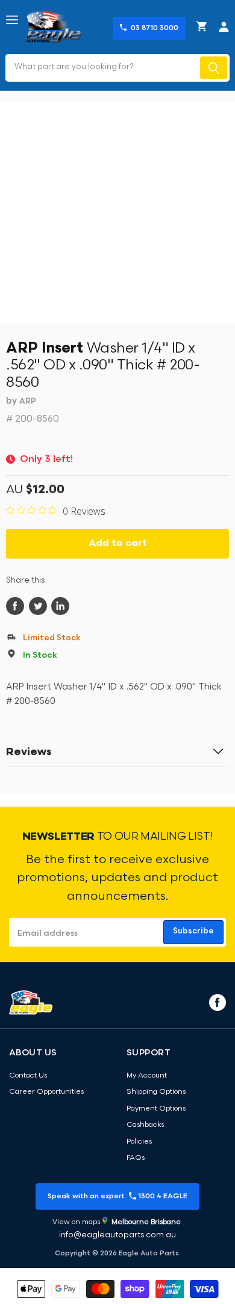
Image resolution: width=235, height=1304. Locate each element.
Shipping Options (156, 1092)
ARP (27, 401)
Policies (139, 1141)
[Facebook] (216, 1002)
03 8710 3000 (154, 28)
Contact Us (28, 1075)
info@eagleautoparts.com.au (117, 1235)
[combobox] (101, 68)
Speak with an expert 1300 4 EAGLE (117, 1196)
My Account (147, 1075)
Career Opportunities (46, 1092)
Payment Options (156, 1108)
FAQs (136, 1158)
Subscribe (193, 931)
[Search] (214, 68)
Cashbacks (145, 1125)
